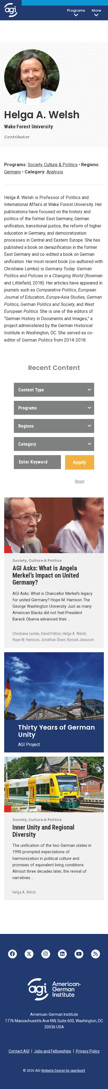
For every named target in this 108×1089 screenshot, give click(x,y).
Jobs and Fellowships (52, 1051)
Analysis (55, 172)
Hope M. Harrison (25, 639)
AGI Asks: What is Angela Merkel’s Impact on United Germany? (45, 575)
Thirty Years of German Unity (56, 731)
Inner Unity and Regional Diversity (43, 830)
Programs (76, 10)
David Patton (51, 633)
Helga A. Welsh (74, 633)
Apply (79, 462)
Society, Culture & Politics (53, 164)
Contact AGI (19, 1051)
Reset (79, 481)
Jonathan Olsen (53, 639)
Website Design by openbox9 (63, 1071)
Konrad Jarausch (80, 639)
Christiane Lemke (25, 633)
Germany (12, 172)
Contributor (17, 137)
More (96, 10)
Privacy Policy (88, 1051)
